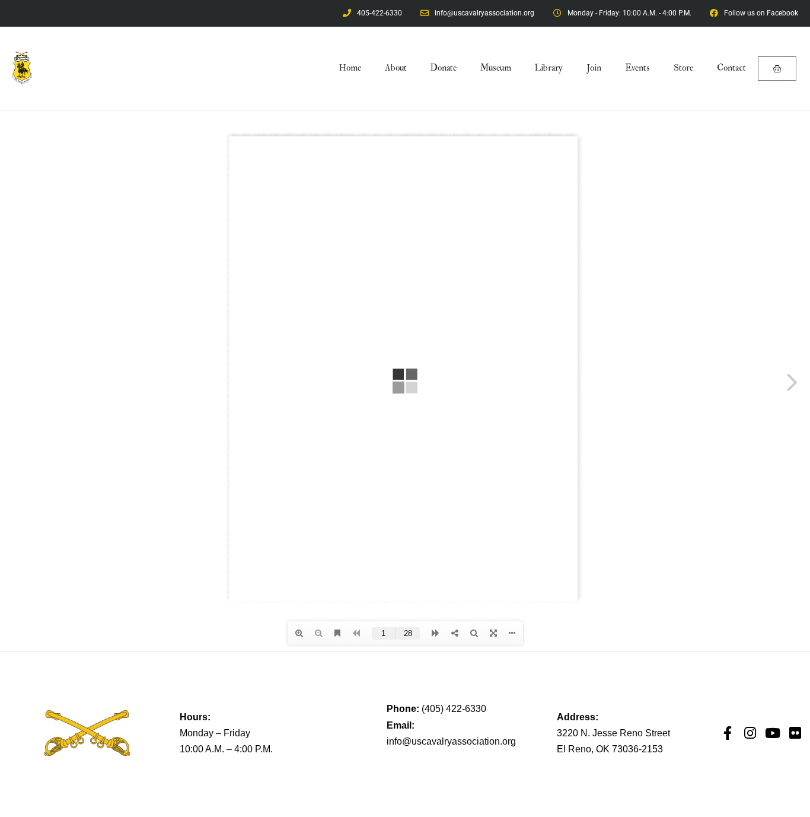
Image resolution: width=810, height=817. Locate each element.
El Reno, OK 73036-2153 (610, 749)
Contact (731, 68)
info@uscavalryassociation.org (451, 741)
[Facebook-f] (728, 733)
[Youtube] (773, 733)
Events (637, 68)
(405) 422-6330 (454, 709)
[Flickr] (795, 733)
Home (350, 68)
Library (549, 68)
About (396, 68)
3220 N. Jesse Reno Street (613, 733)
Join (593, 68)
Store (683, 68)
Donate (443, 68)
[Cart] (777, 68)
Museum (495, 68)
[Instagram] (750, 733)
